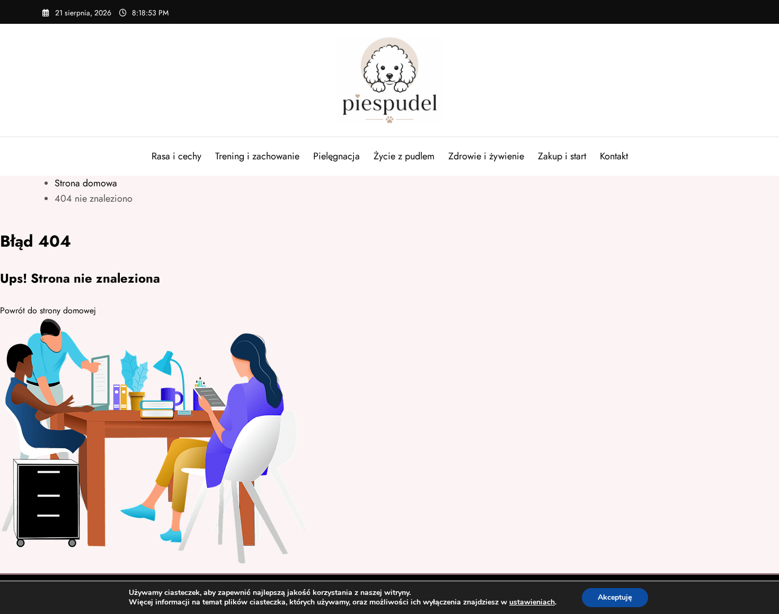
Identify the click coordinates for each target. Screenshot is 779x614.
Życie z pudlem (404, 156)
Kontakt (614, 156)
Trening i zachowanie (257, 156)
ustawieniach (532, 602)
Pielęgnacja (336, 156)
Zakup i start (562, 156)
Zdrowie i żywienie (486, 156)
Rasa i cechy (176, 156)
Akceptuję (615, 597)
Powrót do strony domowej (48, 310)
